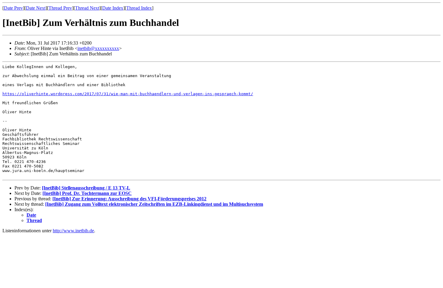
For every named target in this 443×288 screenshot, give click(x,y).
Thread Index (139, 8)
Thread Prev (60, 8)
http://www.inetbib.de (73, 230)
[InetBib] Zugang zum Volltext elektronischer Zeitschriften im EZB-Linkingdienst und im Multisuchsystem (154, 204)
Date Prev (13, 8)
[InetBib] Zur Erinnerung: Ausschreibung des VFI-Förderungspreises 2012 (129, 198)
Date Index (112, 8)
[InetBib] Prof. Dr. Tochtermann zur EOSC (87, 193)
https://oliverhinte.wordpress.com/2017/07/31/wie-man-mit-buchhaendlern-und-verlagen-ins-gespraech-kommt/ (127, 94)
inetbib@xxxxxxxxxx (98, 48)
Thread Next (87, 8)
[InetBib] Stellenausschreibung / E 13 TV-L (86, 187)
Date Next (36, 8)
